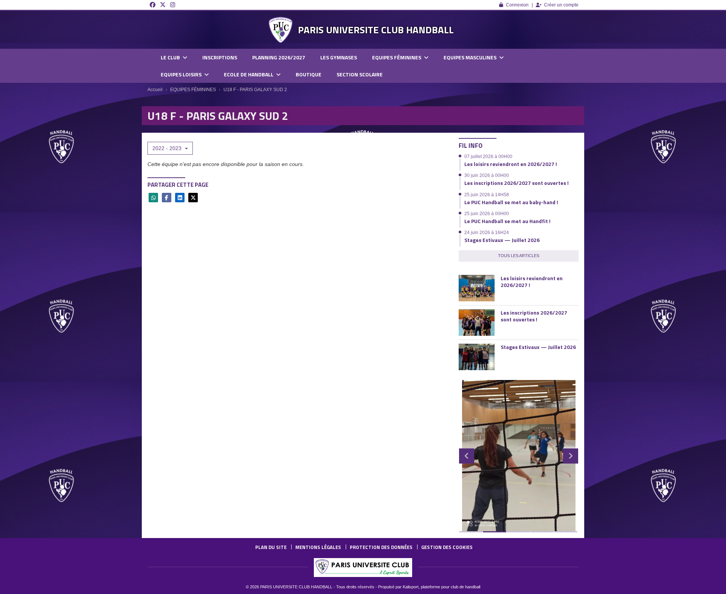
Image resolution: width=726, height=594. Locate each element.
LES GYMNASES (338, 57)
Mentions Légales (318, 547)
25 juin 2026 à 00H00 (486, 213)
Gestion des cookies (447, 547)
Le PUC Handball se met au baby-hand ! (511, 202)
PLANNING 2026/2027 (278, 57)
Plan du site (271, 547)
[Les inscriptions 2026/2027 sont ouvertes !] (477, 322)
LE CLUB (171, 57)
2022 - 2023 (167, 148)
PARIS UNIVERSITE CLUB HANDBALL (376, 29)
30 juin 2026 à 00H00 (486, 175)
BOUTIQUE (308, 74)
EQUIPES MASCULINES (471, 57)
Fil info (470, 145)
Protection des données (381, 547)
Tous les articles (518, 255)
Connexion (517, 5)
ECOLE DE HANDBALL (249, 74)
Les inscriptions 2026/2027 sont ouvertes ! (516, 183)
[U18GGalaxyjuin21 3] (518, 455)
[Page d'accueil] (280, 30)
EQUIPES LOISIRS (182, 74)
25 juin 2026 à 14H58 (486, 194)
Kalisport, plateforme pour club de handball (441, 587)
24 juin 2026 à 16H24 (486, 232)
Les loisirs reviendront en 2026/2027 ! (510, 164)
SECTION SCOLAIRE (360, 74)
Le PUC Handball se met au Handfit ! (507, 221)
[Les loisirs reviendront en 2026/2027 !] (477, 288)
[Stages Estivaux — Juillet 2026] (477, 357)
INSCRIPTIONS (219, 57)
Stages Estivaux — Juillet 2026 (502, 240)
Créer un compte (561, 5)
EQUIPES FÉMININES (397, 57)
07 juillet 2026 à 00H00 (488, 156)
